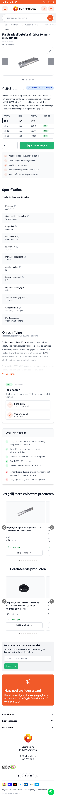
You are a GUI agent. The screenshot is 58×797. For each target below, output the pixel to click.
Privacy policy (29, 789)
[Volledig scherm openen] (49, 51)
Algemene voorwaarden (12, 789)
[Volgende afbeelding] (51, 61)
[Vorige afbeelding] (5, 61)
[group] (28, 41)
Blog (44, 2)
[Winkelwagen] (51, 8)
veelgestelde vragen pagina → (31, 695)
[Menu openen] (5, 8)
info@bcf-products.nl (33, 698)
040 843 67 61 (12, 701)
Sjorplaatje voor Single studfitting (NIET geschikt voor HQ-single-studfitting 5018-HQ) (22, 605)
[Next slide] (52, 527)
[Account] (44, 8)
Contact (51, 2)
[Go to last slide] (4, 527)
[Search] (50, 18)
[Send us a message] (51, 792)
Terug (6, 29)
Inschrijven (11, 666)
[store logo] (24, 8)
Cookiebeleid (42, 789)
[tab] (23, 79)
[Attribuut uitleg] (15, 206)
